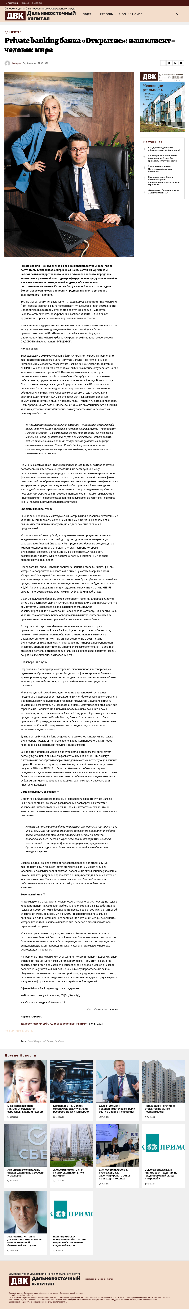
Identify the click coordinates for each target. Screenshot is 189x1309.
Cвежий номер (130, 14)
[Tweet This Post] (169, 63)
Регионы (107, 14)
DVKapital (16, 63)
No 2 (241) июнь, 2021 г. (18, 1030)
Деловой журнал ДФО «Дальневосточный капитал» (54, 1023)
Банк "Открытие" (36, 1041)
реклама (25, 3)
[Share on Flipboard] (175, 63)
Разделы (87, 14)
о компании (12, 3)
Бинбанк (59, 1041)
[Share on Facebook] (163, 63)
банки (50, 1041)
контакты (37, 3)
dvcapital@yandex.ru (24, 1295)
